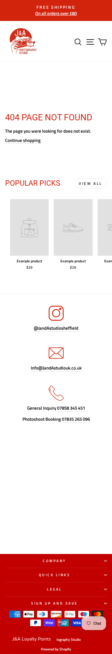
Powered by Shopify (56, 649)
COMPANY (54, 561)
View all (90, 183)
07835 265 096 (76, 419)
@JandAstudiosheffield (56, 328)
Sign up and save (54, 603)
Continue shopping (23, 140)
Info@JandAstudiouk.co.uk (56, 368)
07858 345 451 (71, 408)
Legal (54, 589)
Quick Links (54, 575)
